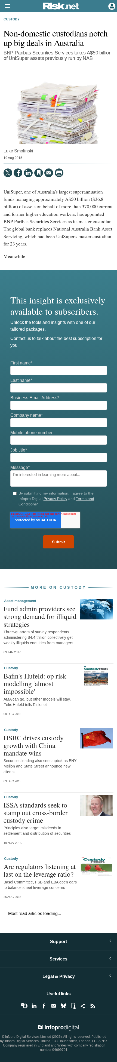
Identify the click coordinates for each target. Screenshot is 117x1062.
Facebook (44, 1006)
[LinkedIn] (28, 172)
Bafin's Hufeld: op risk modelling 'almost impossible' (35, 683)
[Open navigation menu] (5, 6)
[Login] (111, 6)
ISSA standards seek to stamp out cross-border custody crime (36, 812)
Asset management (20, 600)
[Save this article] (38, 172)
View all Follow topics (24, 1006)
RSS (93, 1006)
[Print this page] (59, 172)
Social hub (83, 1006)
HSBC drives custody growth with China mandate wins (34, 745)
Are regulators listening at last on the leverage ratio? (40, 870)
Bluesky (63, 1006)
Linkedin (34, 1006)
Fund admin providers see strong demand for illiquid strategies (40, 616)
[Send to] (48, 172)
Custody (12, 19)
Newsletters (53, 1006)
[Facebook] (18, 172)
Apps (73, 1006)
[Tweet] (8, 172)
